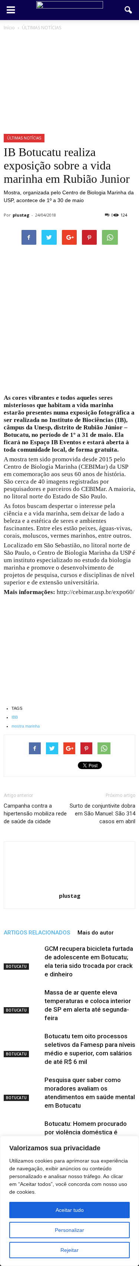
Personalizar (69, 1230)
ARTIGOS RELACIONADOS (37, 932)
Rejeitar (69, 1250)
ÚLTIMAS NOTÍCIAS (24, 138)
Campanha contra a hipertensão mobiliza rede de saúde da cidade (35, 813)
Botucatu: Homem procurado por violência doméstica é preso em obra (85, 1132)
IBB (14, 717)
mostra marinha (25, 726)
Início (9, 27)
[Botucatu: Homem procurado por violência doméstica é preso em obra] (22, 1132)
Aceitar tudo (70, 1210)
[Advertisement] (69, 321)
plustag (21, 215)
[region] (69, 1201)
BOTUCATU (16, 966)
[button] (128, 10)
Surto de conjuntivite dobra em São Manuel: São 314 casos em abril (102, 813)
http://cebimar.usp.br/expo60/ (96, 592)
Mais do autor (95, 932)
